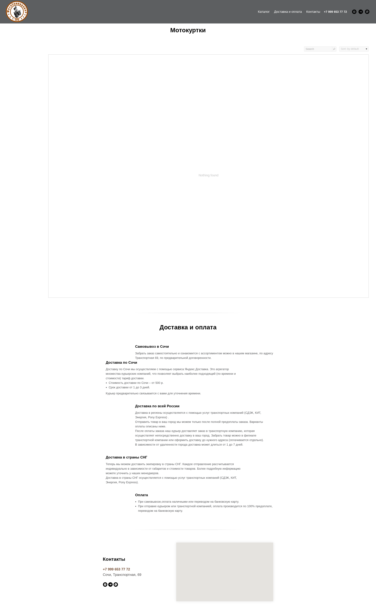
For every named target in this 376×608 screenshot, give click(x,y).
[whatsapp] (367, 12)
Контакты (313, 11)
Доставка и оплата (288, 11)
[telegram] (361, 12)
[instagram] (354, 12)
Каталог (264, 11)
